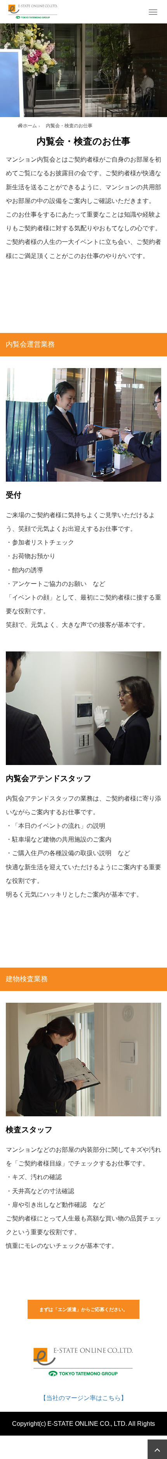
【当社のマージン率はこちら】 (83, 1398)
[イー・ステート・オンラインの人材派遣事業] (33, 11)
